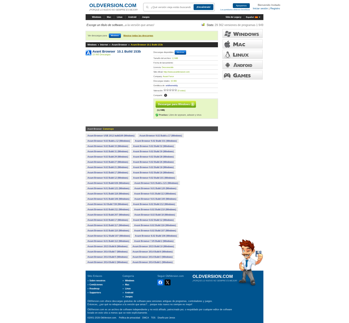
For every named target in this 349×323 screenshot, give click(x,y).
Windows (96, 17)
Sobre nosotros (97, 280)
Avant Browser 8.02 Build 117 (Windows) (108, 225)
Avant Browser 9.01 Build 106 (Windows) (108, 199)
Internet (104, 44)
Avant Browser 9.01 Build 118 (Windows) (108, 193)
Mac (109, 17)
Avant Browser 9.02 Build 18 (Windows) (153, 167)
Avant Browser (119, 44)
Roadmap (94, 288)
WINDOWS (242, 33)
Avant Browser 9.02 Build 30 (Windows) (153, 151)
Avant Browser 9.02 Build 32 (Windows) (153, 146)
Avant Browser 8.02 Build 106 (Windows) (156, 236)
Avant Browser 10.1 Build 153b (116, 51)
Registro (275, 8)
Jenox (172, 317)
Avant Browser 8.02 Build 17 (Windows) (107, 220)
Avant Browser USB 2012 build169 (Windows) (111, 135)
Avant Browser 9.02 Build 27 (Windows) (107, 162)
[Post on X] (165, 95)
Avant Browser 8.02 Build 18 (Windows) (154, 215)
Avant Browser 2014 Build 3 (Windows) (153, 257)
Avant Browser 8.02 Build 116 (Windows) (155, 225)
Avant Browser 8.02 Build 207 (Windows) (108, 215)
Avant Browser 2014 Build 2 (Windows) (107, 262)
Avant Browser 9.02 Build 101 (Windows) (154, 178)
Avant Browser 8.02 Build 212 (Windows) (154, 204)
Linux (120, 17)
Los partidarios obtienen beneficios (235, 10)
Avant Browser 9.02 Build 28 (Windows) (153, 156)
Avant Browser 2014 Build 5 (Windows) (107, 257)
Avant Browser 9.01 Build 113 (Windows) (155, 193)
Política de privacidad (129, 317)
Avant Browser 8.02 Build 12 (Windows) (153, 220)
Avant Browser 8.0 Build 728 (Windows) (107, 204)
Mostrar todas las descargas (138, 35)
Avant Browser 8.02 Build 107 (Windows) (155, 230)
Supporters (95, 292)
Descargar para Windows (174, 104)
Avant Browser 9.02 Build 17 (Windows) (107, 172)
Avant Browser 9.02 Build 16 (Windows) (153, 172)
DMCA (145, 317)
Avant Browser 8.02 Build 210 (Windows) (155, 209)
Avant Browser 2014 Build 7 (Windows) (107, 251)
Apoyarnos (241, 5)
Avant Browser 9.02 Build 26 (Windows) (153, 162)
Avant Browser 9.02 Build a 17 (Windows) (160, 135)
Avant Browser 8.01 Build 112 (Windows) (108, 241)
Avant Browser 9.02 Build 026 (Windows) (108, 183)
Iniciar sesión (260, 8)
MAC (242, 43)
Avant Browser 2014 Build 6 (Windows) (153, 251)
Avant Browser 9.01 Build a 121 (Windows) (156, 183)
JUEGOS (242, 75)
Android (132, 17)
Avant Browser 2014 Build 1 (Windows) (153, 262)
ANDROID (242, 64)
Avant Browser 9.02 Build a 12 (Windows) (108, 141)
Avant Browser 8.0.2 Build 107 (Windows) (108, 236)
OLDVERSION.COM (112, 5)
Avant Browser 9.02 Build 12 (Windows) (107, 178)
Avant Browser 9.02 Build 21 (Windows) (107, 167)
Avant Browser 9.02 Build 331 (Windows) (156, 141)
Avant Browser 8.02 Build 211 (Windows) (108, 209)
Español (250, 17)
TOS (153, 317)
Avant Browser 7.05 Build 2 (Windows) (154, 241)
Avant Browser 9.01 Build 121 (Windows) (108, 188)
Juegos (146, 17)
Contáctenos (96, 284)
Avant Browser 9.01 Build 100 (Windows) (155, 199)
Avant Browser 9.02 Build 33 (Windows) (107, 146)
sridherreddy (172, 85)
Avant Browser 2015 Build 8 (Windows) (107, 246)
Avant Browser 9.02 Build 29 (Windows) (107, 156)
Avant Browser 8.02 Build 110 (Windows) (108, 230)
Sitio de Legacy (233, 17)
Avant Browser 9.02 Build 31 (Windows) (107, 151)
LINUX (242, 54)
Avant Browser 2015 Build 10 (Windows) (153, 246)
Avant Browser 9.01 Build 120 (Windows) (155, 188)
